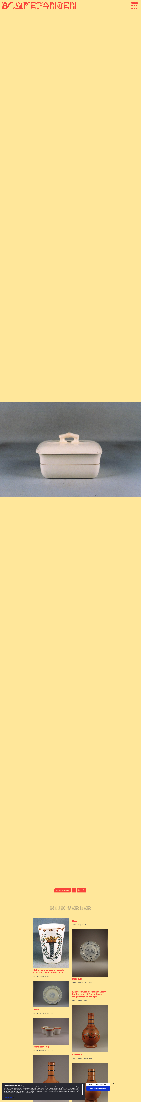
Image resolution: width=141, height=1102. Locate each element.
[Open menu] (138, 5)
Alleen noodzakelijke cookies (98, 1088)
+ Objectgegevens (62, 890)
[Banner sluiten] (113, 1083)
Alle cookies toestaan (98, 1084)
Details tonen (8, 1097)
